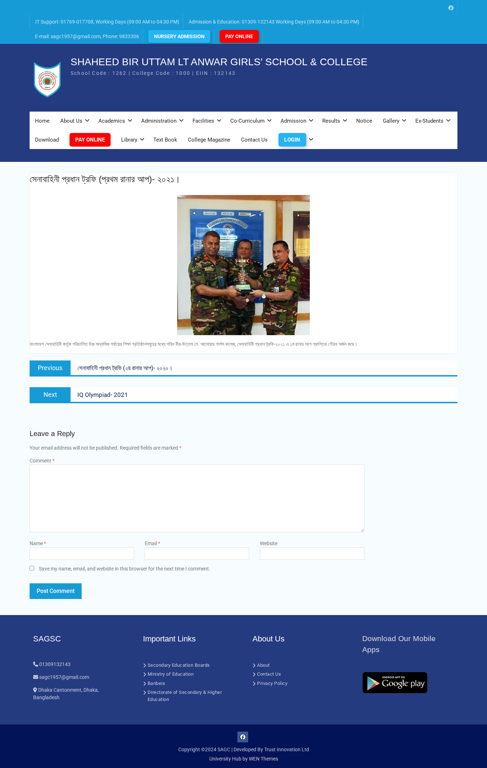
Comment (42, 461)
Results (331, 121)
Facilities (203, 121)
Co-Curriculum (247, 121)
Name (38, 543)
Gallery (391, 121)
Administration (158, 121)
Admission (293, 121)
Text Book (165, 140)
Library (129, 140)
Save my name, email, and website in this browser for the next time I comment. (124, 569)
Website (268, 543)
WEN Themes (263, 759)
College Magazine (209, 140)
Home (42, 121)
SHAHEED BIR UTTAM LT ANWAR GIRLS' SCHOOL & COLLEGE (219, 61)
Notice (364, 121)
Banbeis (156, 683)
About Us (71, 121)
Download (47, 140)
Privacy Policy (272, 683)
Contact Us (254, 140)
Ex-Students (429, 121)
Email (152, 543)
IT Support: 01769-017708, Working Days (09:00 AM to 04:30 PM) (107, 22)
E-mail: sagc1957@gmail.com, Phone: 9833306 (87, 36)
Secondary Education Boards (179, 665)
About (263, 665)
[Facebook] (451, 7)
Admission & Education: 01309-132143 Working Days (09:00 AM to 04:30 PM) (274, 22)
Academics (111, 121)
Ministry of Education (171, 674)
